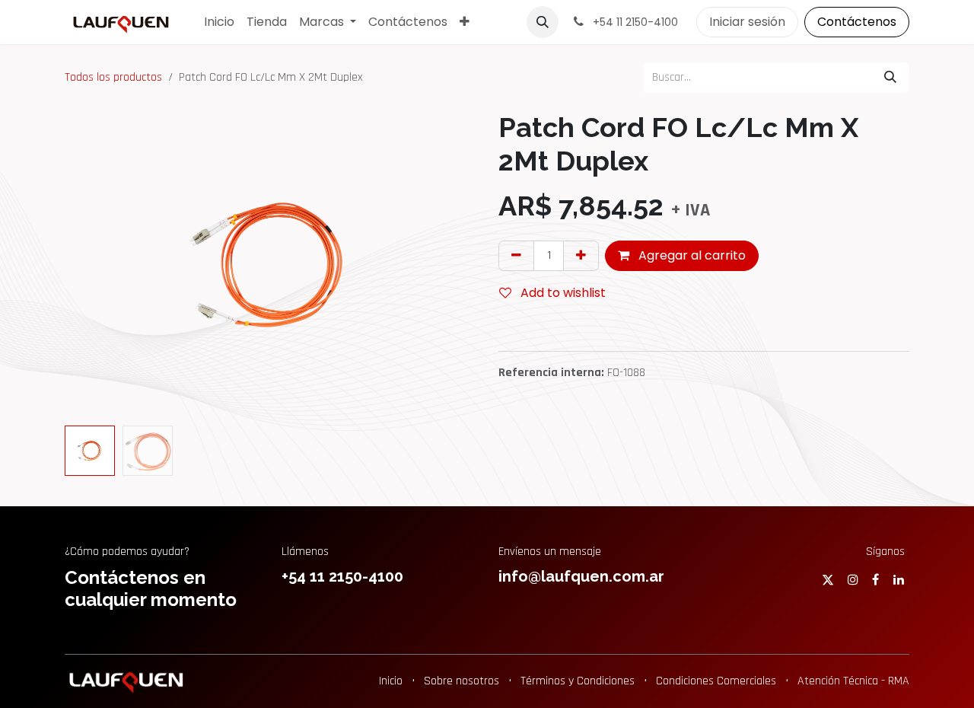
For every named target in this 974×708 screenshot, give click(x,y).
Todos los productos (113, 77)
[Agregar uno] (581, 256)
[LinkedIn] (898, 579)
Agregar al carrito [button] (690, 255)
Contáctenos (856, 21)
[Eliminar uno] (516, 256)
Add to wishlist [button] (561, 292)
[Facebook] (875, 579)
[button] (543, 22)
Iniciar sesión (747, 21)
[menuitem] (219, 22)
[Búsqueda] (890, 77)
